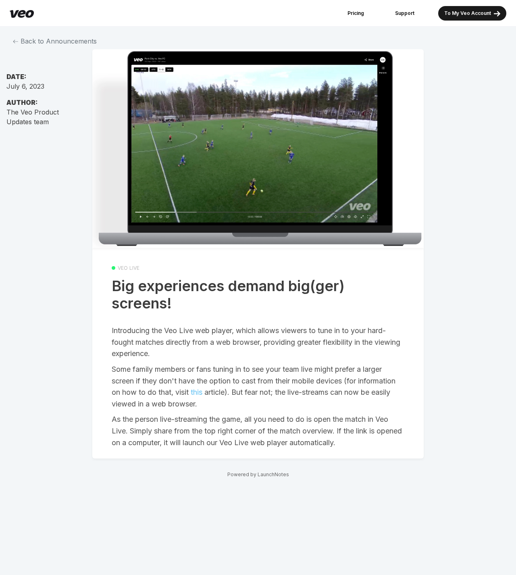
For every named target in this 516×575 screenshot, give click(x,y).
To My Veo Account (468, 13)
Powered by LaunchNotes (258, 474)
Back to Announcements (58, 41)
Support (404, 13)
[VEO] (22, 13)
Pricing (355, 13)
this (196, 392)
